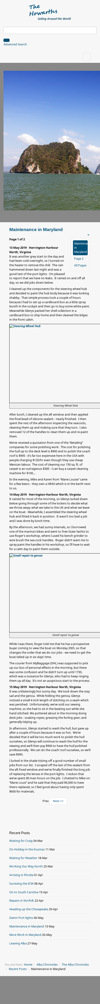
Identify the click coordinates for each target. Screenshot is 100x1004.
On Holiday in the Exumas (27, 849)
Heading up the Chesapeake (28, 909)
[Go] (6, 40)
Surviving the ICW (21, 884)
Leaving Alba (18, 943)
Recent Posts (18, 969)
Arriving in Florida (21, 875)
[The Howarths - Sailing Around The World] (50, 11)
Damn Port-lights (21, 918)
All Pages (80, 265)
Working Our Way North (26, 866)
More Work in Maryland (25, 935)
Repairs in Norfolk (21, 901)
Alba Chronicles (47, 965)
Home (28, 965)
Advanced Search (15, 44)
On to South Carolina (23, 892)
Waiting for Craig (21, 841)
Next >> (58, 801)
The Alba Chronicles (75, 965)
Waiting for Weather (23, 858)
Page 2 (78, 259)
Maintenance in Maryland (81, 248)
